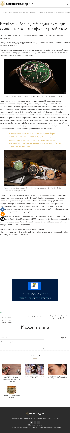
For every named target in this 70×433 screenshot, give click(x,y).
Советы (56, 418)
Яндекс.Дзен (38, 422)
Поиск (67, 4)
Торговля (41, 12)
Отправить (63, 337)
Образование (59, 12)
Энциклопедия (6, 12)
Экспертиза (17, 12)
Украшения (49, 12)
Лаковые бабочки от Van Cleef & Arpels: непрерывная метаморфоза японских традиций (11, 379)
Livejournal (31, 422)
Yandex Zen (35, 422)
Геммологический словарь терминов (22, 418)
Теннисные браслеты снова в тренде (34, 377)
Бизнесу (26, 12)
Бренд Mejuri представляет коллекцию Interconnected (57, 377)
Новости (33, 12)
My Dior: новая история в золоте (11, 396)
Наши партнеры (47, 418)
